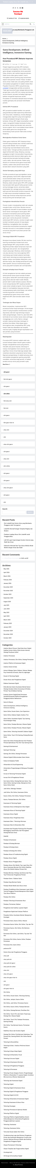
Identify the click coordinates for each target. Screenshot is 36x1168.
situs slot (6, 430)
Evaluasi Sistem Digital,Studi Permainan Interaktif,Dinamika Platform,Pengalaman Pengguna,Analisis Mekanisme (15, 696)
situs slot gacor (8, 444)
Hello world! (24, 558)
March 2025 (7, 620)
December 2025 (8, 587)
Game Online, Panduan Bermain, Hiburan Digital (17, 724)
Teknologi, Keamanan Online (12, 1128)
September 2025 (8, 598)
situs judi (6, 956)
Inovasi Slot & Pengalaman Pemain (14, 777)
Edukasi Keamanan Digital (11, 683)
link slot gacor (8, 379)
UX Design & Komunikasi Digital (13, 1156)
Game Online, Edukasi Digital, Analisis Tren (16, 715)
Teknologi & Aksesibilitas (11, 1042)
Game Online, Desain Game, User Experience (16, 711)
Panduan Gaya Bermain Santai (12, 882)
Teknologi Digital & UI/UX (11, 1095)
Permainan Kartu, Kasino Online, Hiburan (15, 921)
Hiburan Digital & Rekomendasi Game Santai (16, 757)
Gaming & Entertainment (11, 746)
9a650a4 (6, 64)
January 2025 (7, 627)
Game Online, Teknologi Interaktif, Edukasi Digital (18, 731)
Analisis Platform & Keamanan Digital (14, 663)
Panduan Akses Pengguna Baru (13, 861)
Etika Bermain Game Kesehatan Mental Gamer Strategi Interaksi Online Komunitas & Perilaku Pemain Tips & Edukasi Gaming (17, 689)
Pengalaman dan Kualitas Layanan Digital (16, 908)
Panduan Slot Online (9, 897)
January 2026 (7, 583)
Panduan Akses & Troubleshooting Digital (16, 854)
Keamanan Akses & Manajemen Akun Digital (16, 807)
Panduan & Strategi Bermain (12, 843)
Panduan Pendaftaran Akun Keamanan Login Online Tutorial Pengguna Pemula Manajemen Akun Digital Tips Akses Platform (18, 891)
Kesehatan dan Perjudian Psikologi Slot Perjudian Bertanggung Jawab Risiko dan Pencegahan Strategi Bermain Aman (18, 830)
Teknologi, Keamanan (10, 1124)
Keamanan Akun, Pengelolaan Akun (14, 818)
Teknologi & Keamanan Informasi (13, 1062)
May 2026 (6, 569)
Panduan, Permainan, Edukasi (12, 904)
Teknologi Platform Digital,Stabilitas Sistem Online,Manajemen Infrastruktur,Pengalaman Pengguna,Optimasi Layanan (16, 1119)
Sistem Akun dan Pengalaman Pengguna (15, 952)
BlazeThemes (19, 1164)
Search (4, 509)
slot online (7, 466)
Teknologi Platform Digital (11, 1113)
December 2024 (8, 630)
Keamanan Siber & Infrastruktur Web (14, 825)
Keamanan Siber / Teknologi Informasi (15, 821)
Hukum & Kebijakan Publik (11, 761)
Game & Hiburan (8, 702)
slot (5, 437)
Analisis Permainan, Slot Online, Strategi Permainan (19, 659)
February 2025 (8, 623)
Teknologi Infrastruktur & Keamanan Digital (16, 1099)
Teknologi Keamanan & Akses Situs (14, 1102)
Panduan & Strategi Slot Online (12, 851)
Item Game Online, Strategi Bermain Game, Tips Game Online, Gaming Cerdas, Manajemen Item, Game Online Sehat (17, 783)
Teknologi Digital (8, 1084)
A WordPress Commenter (11, 558)
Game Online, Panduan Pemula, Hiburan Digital (17, 728)
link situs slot (8, 401)
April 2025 (6, 616)
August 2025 (7, 601)
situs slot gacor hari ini (10, 977)
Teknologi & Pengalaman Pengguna (14, 1066)
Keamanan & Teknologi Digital (12, 803)
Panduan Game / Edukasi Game (13, 878)
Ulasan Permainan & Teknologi (12, 1145)
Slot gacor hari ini (9, 422)
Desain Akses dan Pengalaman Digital (15, 679)
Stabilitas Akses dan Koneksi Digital (14, 1031)
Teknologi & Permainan (10, 1069)
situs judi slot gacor (9, 963)
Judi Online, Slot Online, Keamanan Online (16, 792)
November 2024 (8, 634)
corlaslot (5, 88)
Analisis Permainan (9, 656)
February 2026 (8, 580)
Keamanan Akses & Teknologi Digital (14, 810)
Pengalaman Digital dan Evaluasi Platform (16, 911)
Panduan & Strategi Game (11, 847)
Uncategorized (8, 1152)
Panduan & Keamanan (10, 840)
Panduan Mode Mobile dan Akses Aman (15, 886)
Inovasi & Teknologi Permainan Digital (15, 774)
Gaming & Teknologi (9, 750)
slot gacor (7, 386)
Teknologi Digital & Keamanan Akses (14, 1088)
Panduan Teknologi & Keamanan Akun (15, 900)
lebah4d (6, 836)
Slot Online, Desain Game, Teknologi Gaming (17, 996)
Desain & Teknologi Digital (11, 676)
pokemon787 (7, 948)
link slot (6, 408)
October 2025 (7, 594)
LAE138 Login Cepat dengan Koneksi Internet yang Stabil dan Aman (16, 2)
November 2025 (8, 590)
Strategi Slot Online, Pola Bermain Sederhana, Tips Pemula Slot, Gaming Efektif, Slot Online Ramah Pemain (18, 1036)
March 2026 (7, 576)
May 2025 (6, 612)
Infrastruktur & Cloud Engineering (13, 764)
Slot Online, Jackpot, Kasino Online (14, 999)
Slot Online (7, 992)
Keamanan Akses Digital (11, 814)
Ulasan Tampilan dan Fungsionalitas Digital (16, 1148)
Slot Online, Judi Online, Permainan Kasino (16, 1003)
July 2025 (6, 605)
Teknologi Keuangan (9, 1106)
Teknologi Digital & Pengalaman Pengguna (16, 1091)
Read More (6, 364)
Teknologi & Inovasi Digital (11, 1058)
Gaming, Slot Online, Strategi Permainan (15, 753)
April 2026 (6, 572)
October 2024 (7, 638)
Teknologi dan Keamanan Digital (13, 1080)
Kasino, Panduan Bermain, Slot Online (14, 799)
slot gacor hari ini (9, 988)
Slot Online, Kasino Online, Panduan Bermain (16, 1007)
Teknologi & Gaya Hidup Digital (13, 1051)
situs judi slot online (9, 966)
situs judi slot (8, 959)
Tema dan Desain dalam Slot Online (14, 1132)
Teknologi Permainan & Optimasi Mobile (15, 1109)
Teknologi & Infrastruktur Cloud (13, 1055)
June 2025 (7, 609)
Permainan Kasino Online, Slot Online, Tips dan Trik (18, 924)
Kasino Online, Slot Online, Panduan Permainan (17, 796)
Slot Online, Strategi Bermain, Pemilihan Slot (16, 1010)
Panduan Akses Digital (10, 858)
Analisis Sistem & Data (10, 667)
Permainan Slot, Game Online (12, 945)
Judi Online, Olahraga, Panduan (12, 788)
